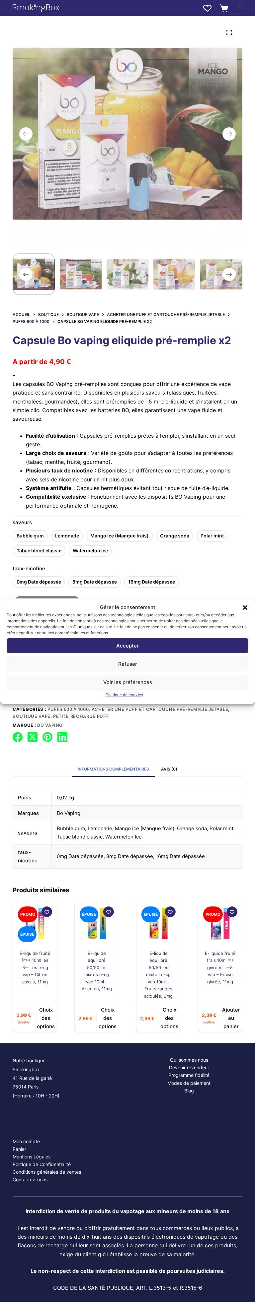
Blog (189, 1090)
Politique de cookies (124, 694)
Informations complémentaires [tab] (113, 769)
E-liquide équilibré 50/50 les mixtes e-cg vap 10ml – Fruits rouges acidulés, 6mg (158, 975)
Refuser (127, 664)
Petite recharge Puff (81, 716)
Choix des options (46, 1018)
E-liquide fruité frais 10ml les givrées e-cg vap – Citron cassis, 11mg (34, 967)
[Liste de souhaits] (207, 8)
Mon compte (26, 1141)
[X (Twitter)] (33, 737)
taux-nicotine (29, 568)
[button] (245, 607)
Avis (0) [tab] (169, 769)
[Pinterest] (47, 737)
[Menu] (239, 8)
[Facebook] (18, 737)
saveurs (22, 522)
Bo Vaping (50, 725)
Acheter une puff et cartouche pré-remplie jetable (160, 709)
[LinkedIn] (62, 737)
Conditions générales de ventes (47, 1172)
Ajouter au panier (231, 1018)
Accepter (127, 646)
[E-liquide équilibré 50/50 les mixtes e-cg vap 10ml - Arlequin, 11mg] (96, 923)
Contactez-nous (30, 1179)
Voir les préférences (127, 682)
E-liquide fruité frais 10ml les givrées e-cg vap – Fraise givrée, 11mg (220, 967)
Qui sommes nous (189, 1060)
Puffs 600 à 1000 (68, 709)
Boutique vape (31, 716)
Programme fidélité (189, 1075)
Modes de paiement (189, 1083)
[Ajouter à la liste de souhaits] (46, 911)
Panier (19, 1149)
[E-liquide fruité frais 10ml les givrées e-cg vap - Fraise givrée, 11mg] (220, 923)
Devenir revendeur (189, 1067)
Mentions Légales (31, 1156)
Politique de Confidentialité (42, 1164)
